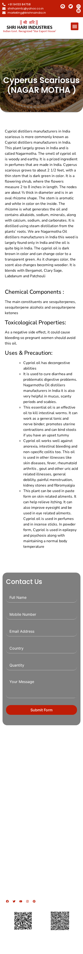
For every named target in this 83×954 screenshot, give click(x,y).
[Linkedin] (78, 11)
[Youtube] (21, 901)
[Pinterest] (34, 901)
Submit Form (41, 710)
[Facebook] (62, 6)
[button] (74, 26)
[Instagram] (78, 6)
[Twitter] (70, 6)
